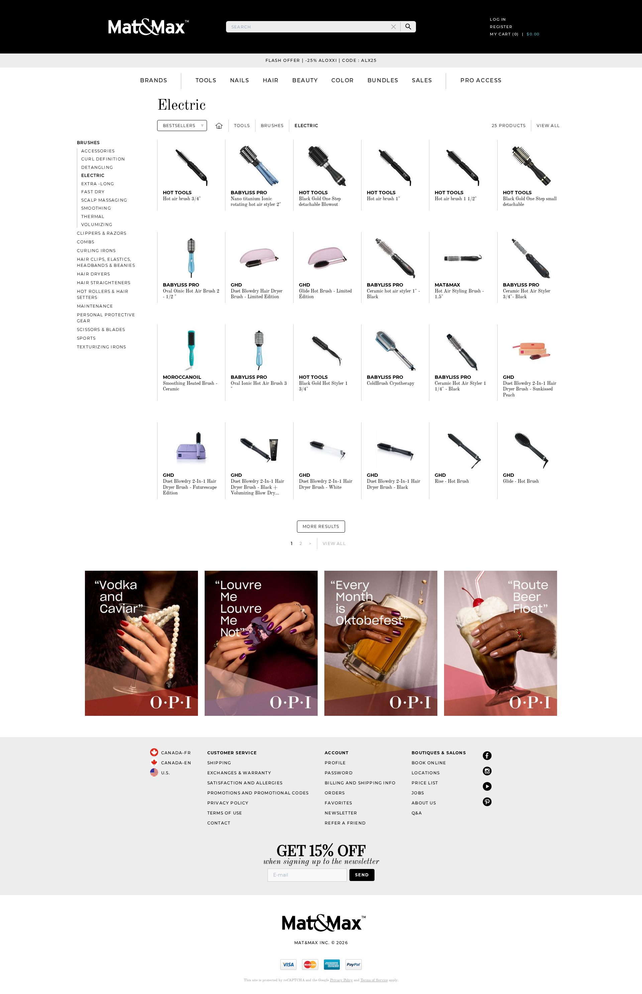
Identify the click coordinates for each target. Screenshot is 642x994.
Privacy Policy (228, 802)
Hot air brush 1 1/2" (456, 199)
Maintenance (95, 306)
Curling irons (96, 250)
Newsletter (341, 812)
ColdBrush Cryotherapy (390, 383)
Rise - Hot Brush (452, 481)
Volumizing (96, 224)
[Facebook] (487, 755)
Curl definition (103, 158)
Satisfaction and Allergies (245, 782)
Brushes (272, 125)
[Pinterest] (487, 801)
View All (548, 125)
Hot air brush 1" (383, 199)
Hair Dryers (93, 274)
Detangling (97, 167)
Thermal (92, 216)
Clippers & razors (101, 233)
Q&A (417, 812)
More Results (321, 526)
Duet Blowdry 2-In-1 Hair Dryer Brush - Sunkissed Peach (529, 389)
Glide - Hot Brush (521, 481)
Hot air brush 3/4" (182, 199)
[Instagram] (487, 770)
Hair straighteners (104, 282)
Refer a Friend (345, 822)
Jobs (418, 792)
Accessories (98, 150)
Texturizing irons (101, 346)
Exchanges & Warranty (239, 772)
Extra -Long (97, 183)
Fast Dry (93, 191)
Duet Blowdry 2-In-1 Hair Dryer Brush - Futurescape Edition (190, 487)
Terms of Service (374, 980)
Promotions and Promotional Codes (258, 792)
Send (362, 874)
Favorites (338, 802)
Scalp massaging (104, 200)
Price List (425, 782)
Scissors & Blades (101, 329)
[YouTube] (487, 786)
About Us (424, 802)
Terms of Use (224, 812)
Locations (426, 772)
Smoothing (96, 208)
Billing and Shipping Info (360, 782)
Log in (498, 19)
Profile (335, 762)
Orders (335, 792)
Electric (306, 125)
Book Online (429, 762)
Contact (218, 822)
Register (501, 26)
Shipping (219, 762)
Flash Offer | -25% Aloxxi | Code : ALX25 (321, 60)
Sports (86, 338)
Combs (85, 241)
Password (339, 772)
